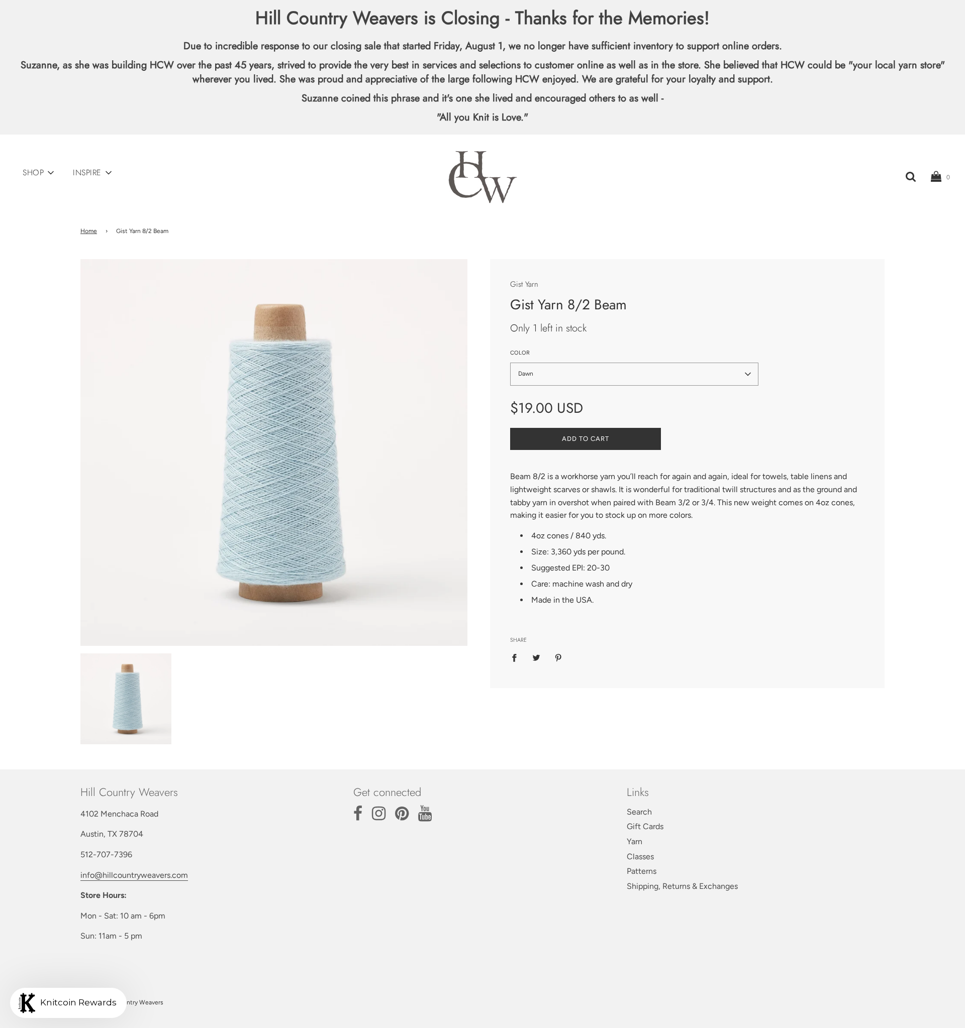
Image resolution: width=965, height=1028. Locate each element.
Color (520, 353)
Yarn (634, 841)
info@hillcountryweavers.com (134, 875)
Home (88, 231)
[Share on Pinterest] (558, 657)
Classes (640, 856)
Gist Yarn (524, 284)
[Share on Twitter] (536, 657)
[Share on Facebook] (517, 657)
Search (639, 812)
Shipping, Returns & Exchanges (682, 886)
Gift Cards (645, 826)
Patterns (641, 871)
